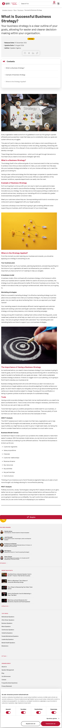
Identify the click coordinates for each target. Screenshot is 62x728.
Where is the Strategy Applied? (16, 81)
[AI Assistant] (54, 2)
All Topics (4, 656)
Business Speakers (7, 623)
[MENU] (58, 3)
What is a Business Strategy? (15, 68)
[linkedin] (33, 53)
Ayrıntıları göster (52, 718)
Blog (15, 10)
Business (20, 10)
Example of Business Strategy (15, 75)
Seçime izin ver (31, 723)
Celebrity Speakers (7, 633)
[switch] (23, 712)
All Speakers (3, 563)
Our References (6, 676)
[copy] (37, 53)
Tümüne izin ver (51, 723)
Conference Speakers (8, 629)
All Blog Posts (5, 606)
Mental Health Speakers (8, 642)
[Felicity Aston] (2, 533)
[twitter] (29, 53)
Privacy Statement (7, 686)
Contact (4, 679)
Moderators (5, 646)
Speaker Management (8, 670)
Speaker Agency (7, 10)
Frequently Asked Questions (9, 683)
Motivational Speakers (8, 616)
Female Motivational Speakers (10, 636)
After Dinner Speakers (8, 620)
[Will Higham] (2, 552)
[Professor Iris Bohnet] (2, 546)
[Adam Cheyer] (2, 559)
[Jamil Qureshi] (2, 539)
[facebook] (25, 53)
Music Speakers (6, 626)
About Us (4, 666)
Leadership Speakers (8, 639)
